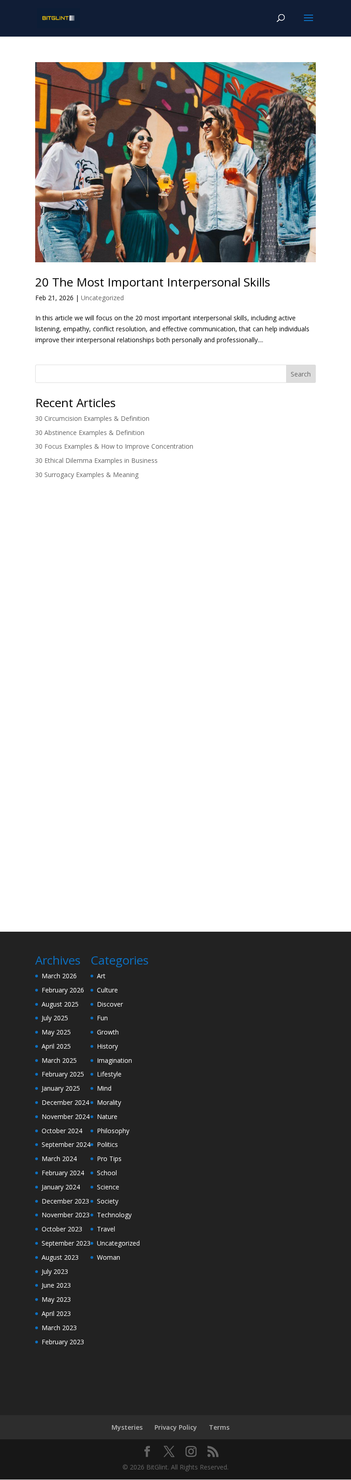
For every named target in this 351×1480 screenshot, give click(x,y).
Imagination (114, 1060)
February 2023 (63, 1341)
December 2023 (65, 1201)
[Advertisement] (175, 558)
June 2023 (56, 1285)
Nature (107, 1116)
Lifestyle (109, 1074)
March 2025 (59, 1060)
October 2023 (62, 1229)
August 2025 (60, 1004)
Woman (108, 1257)
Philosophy (113, 1130)
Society (107, 1201)
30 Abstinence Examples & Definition (89, 432)
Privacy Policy (175, 1427)
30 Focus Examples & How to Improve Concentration (114, 446)
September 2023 (66, 1243)
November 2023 (66, 1214)
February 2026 (63, 990)
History (107, 1046)
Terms (219, 1427)
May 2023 (56, 1299)
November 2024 (66, 1116)
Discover (110, 1004)
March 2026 (59, 975)
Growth (108, 1032)
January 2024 (61, 1187)
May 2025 (56, 1032)
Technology (114, 1214)
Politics (107, 1144)
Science (108, 1187)
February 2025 (63, 1074)
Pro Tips (109, 1158)
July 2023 (55, 1271)
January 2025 (61, 1088)
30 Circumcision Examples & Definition (92, 418)
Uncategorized (102, 297)
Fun (102, 1017)
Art (101, 975)
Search (301, 374)
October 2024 (62, 1130)
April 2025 (56, 1046)
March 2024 (59, 1158)
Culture (107, 990)
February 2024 (63, 1172)
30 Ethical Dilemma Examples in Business (96, 460)
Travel (106, 1229)
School (107, 1172)
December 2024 (65, 1102)
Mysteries (127, 1427)
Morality (109, 1102)
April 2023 (56, 1313)
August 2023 (60, 1257)
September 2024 (66, 1144)
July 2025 (55, 1017)
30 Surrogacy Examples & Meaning (86, 474)
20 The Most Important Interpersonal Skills (152, 282)
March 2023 (59, 1327)
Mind (104, 1088)
